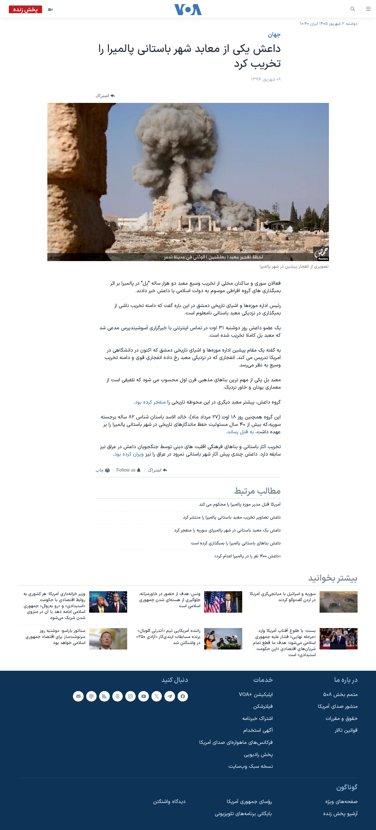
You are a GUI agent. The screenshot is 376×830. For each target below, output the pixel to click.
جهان (274, 35)
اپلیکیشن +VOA (256, 694)
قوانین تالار (346, 731)
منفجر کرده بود (150, 402)
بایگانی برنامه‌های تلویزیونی (243, 814)
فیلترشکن (263, 707)
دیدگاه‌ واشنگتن (169, 802)
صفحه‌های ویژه (341, 802)
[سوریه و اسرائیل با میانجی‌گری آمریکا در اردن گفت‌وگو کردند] (339, 602)
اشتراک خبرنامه (257, 718)
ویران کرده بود (129, 454)
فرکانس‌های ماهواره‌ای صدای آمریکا (236, 742)
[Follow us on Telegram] (169, 696)
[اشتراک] (78, 696)
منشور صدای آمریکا (338, 707)
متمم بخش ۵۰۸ (340, 694)
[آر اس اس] (104, 696)
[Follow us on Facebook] (183, 696)
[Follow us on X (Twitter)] (156, 696)
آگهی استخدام (258, 731)
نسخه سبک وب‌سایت (250, 767)
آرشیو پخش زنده (340, 814)
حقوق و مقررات (342, 718)
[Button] (105, 96)
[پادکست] (91, 696)
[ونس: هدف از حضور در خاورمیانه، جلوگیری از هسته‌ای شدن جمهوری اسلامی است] (223, 602)
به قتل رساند (240, 432)
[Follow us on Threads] (117, 696)
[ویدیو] (50, 10)
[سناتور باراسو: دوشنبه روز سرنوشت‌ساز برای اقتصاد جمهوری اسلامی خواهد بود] (108, 639)
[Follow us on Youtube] (143, 696)
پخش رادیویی (258, 754)
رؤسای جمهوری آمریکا (249, 802)
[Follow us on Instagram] (130, 696)
